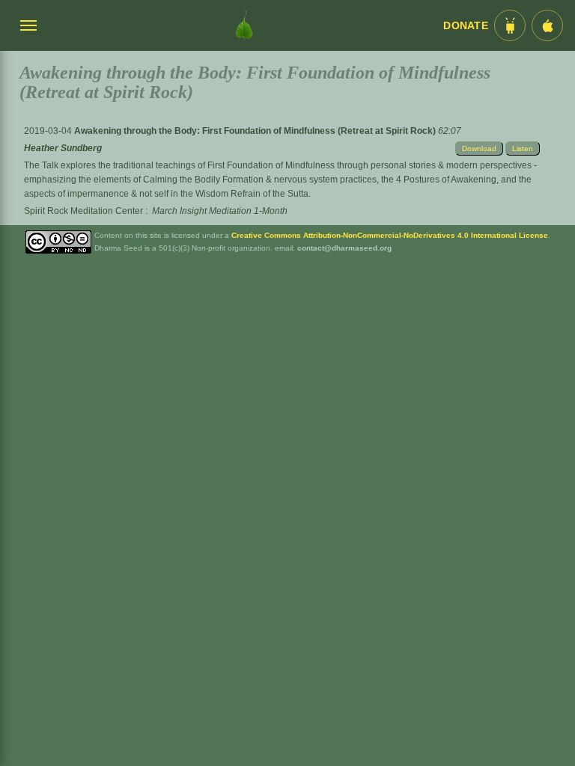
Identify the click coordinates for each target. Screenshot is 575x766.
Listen (522, 148)
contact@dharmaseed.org (344, 248)
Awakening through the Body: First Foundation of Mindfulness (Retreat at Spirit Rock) (256, 131)
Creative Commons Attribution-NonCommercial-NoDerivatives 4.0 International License (389, 235)
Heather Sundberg (63, 148)
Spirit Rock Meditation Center (83, 211)
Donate (465, 25)
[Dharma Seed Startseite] (244, 25)
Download (479, 148)
